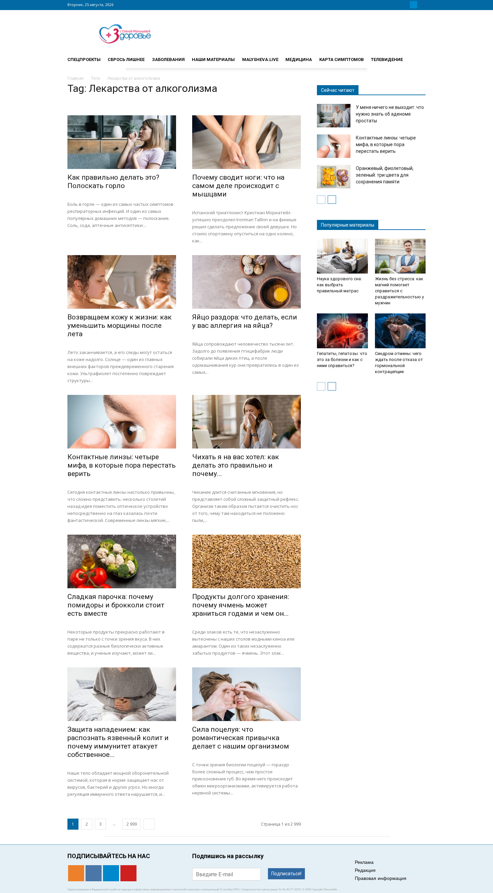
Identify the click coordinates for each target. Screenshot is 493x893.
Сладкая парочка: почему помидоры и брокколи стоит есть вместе (115, 605)
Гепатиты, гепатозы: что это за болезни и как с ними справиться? (342, 359)
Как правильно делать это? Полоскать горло (113, 181)
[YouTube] (421, 4)
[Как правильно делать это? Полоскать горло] (121, 142)
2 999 (131, 824)
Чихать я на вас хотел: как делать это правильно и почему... (235, 465)
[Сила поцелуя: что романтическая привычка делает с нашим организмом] (246, 694)
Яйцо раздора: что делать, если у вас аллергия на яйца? (244, 321)
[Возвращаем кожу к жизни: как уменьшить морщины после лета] (121, 282)
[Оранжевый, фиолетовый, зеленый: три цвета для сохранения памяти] (333, 176)
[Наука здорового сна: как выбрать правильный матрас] (342, 256)
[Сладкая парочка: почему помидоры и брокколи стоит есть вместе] (121, 561)
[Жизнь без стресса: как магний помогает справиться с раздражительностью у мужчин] (400, 256)
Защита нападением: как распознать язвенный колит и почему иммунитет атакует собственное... (118, 742)
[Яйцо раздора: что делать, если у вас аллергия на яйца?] (246, 282)
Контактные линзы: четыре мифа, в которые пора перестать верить (121, 465)
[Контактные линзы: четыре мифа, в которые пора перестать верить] (121, 422)
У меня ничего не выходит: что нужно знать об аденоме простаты (390, 114)
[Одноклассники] (397, 4)
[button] (417, 57)
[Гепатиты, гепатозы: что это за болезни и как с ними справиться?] (342, 330)
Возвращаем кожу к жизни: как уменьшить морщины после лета (119, 325)
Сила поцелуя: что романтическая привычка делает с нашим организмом (240, 737)
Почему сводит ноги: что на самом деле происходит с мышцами (238, 185)
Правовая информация (380, 878)
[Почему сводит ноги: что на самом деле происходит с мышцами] (246, 142)
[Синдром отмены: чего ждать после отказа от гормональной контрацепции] (400, 330)
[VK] (405, 4)
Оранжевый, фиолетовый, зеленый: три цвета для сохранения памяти (385, 175)
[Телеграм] (413, 4)
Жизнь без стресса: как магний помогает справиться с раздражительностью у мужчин (399, 290)
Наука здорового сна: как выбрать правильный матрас (339, 284)
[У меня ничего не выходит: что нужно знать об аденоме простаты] (333, 115)
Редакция (365, 870)
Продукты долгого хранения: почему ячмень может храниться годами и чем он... (240, 605)
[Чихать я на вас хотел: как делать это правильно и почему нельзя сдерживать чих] (246, 422)
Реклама (364, 862)
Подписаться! (286, 873)
